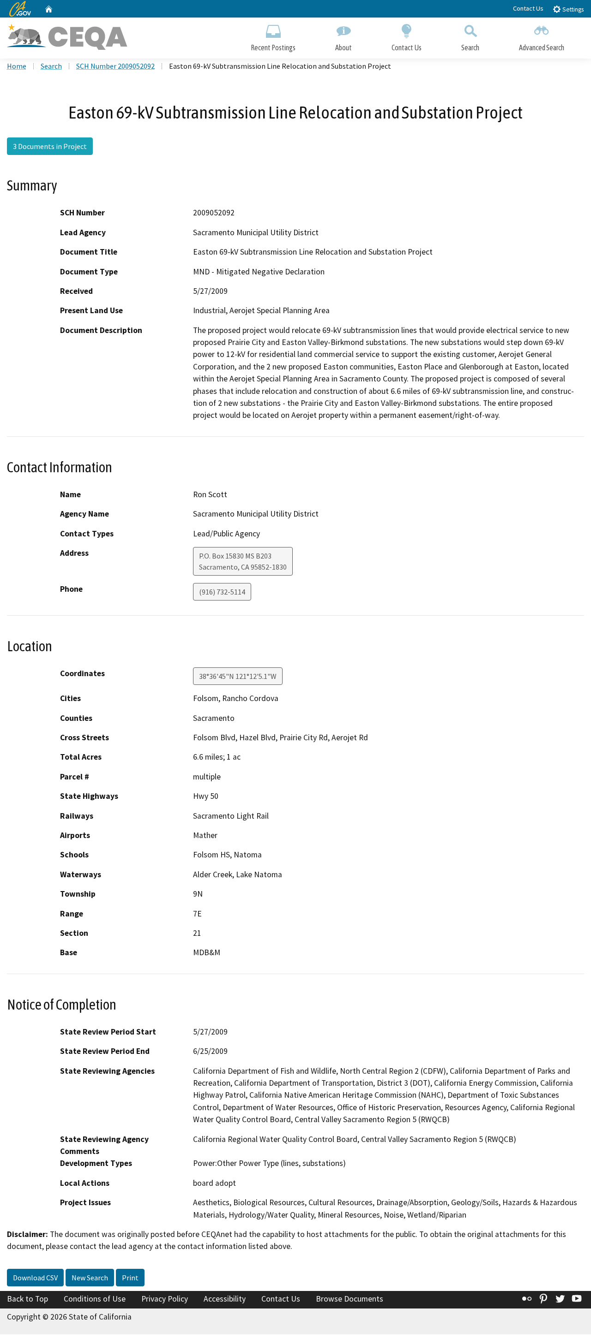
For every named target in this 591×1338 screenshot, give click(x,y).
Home (16, 66)
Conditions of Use (95, 1299)
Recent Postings (273, 47)
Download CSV (35, 1277)
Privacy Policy (164, 1299)
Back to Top (27, 1299)
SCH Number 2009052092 (115, 66)
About (343, 47)
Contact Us (528, 8)
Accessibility (225, 1299)
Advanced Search (541, 47)
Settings (572, 9)
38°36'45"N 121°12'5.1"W (238, 676)
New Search (90, 1277)
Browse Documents (349, 1299)
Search (470, 47)
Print (130, 1277)
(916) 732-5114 (222, 591)
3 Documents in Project (50, 146)
